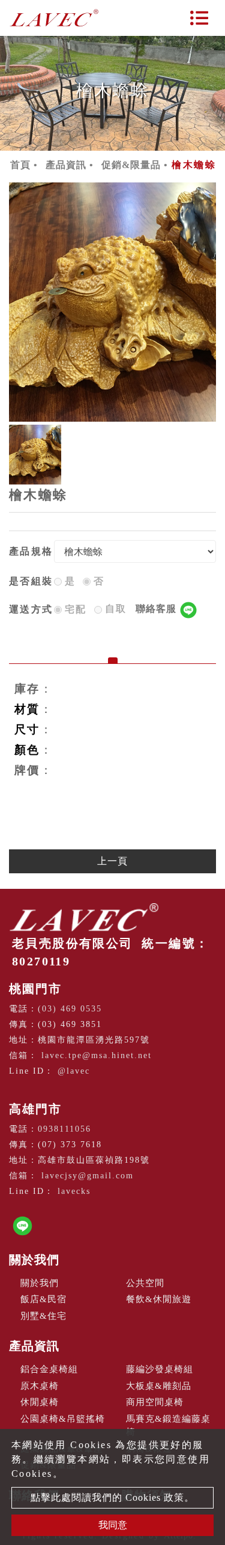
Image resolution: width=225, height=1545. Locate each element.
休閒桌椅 (39, 1402)
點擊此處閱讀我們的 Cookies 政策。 (112, 1497)
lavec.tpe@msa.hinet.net (96, 1055)
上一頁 (112, 861)
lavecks (74, 1191)
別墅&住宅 (43, 1316)
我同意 (112, 1525)
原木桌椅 (39, 1386)
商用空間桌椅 (155, 1402)
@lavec (74, 1070)
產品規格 (31, 551)
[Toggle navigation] (199, 18)
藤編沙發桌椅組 (159, 1369)
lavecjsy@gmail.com (87, 1175)
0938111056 (64, 1129)
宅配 (76, 609)
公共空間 (145, 1283)
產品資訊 (66, 165)
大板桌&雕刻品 (158, 1386)
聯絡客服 (157, 609)
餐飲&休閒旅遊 (158, 1299)
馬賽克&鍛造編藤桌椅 (168, 1425)
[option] (112, 302)
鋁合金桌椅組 (49, 1369)
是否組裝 (31, 581)
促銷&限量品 (131, 165)
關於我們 (34, 1259)
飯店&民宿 (43, 1299)
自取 (142, 609)
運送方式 (31, 609)
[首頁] (54, 18)
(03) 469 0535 (70, 1008)
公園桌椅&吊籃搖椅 (62, 1419)
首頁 (20, 165)
